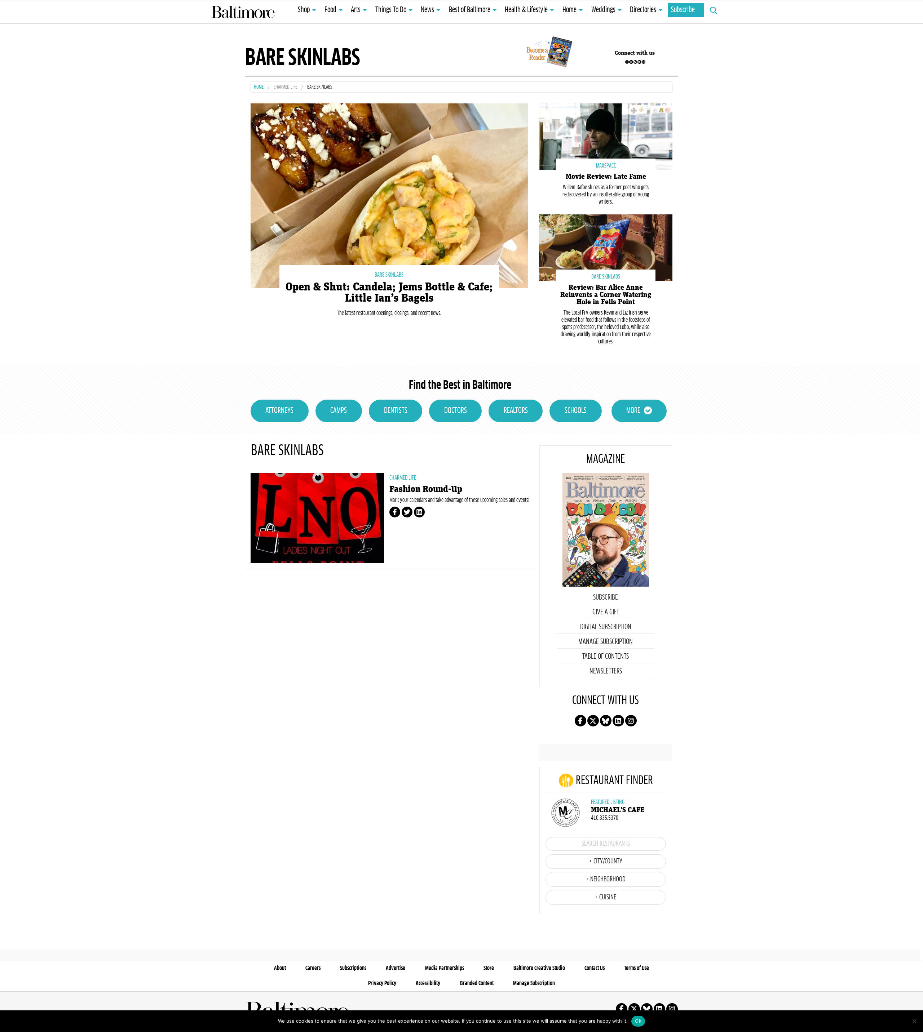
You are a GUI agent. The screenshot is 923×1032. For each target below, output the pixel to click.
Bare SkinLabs (389, 275)
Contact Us (594, 968)
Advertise (395, 968)
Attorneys (279, 410)
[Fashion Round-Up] (317, 518)
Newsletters (605, 671)
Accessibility (428, 983)
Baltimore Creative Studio (539, 968)
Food (330, 10)
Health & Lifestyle (526, 10)
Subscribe (683, 10)
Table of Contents (605, 656)
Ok (638, 1021)
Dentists (395, 410)
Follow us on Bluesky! (635, 62)
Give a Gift (605, 612)
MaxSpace (606, 166)
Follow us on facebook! (627, 62)
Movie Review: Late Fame (606, 176)
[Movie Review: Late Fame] (605, 136)
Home (569, 10)
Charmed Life (285, 87)
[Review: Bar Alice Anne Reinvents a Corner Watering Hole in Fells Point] (605, 247)
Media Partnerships (444, 968)
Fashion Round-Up (425, 489)
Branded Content (477, 983)
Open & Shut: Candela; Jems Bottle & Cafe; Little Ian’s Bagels (389, 292)
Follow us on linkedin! (639, 62)
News (427, 10)
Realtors (516, 410)
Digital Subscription (605, 627)
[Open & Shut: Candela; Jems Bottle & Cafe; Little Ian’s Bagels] (389, 195)
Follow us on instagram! (643, 62)
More (633, 410)
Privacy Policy (382, 983)
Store (488, 968)
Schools (576, 410)
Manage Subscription (605, 641)
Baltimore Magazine (243, 12)
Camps (338, 410)
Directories (643, 10)
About (280, 968)
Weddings (603, 10)
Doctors (455, 410)
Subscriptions (353, 968)
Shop (304, 10)
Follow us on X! (631, 62)
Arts (356, 10)
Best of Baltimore (469, 10)
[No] (914, 1021)
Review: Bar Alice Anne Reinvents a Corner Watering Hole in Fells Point (605, 295)
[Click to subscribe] (548, 53)
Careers (313, 968)
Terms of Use (636, 968)
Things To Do (390, 10)
